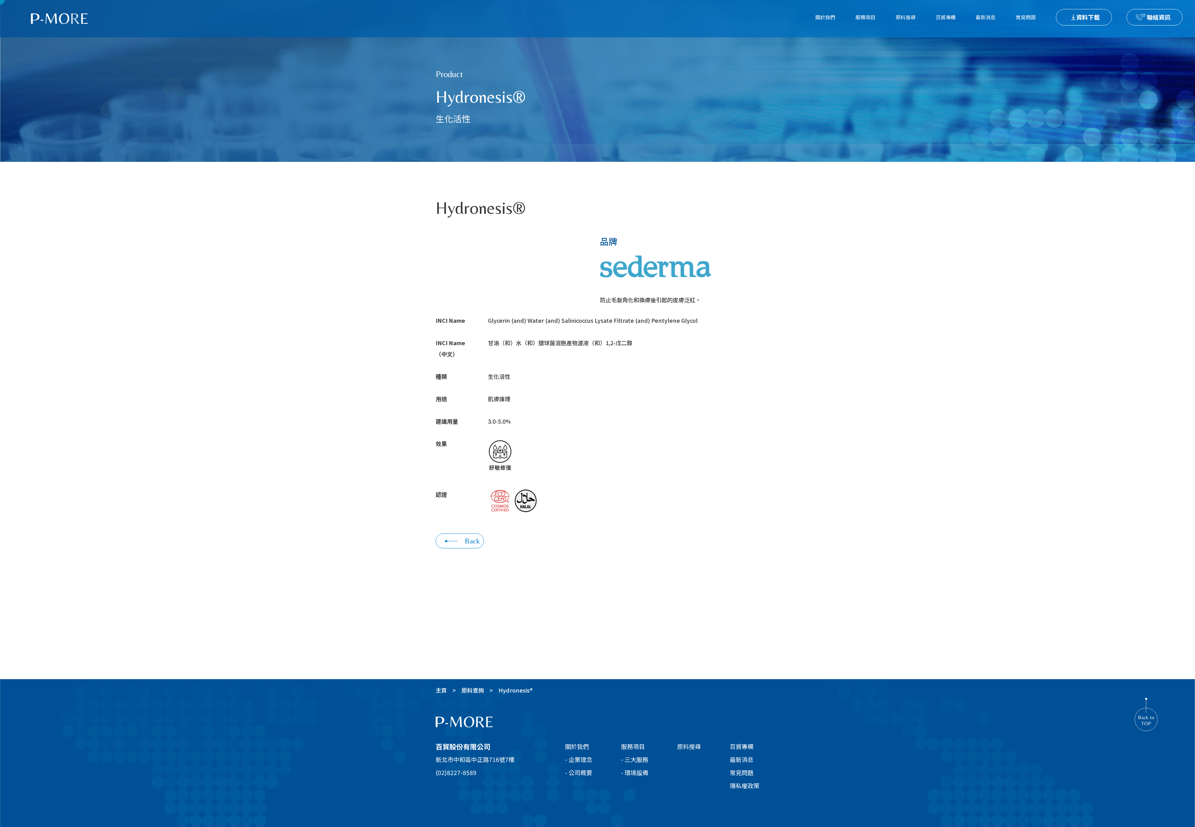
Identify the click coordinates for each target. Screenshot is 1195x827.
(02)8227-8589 (456, 772)
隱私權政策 (744, 785)
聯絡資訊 (1158, 17)
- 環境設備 (634, 772)
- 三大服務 (634, 759)
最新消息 (986, 17)
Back (472, 541)
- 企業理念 (578, 759)
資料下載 (1088, 17)
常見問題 (1026, 17)
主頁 (441, 690)
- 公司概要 (578, 772)
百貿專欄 (946, 17)
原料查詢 (473, 690)
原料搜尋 (906, 17)
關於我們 (825, 17)
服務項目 (865, 17)
